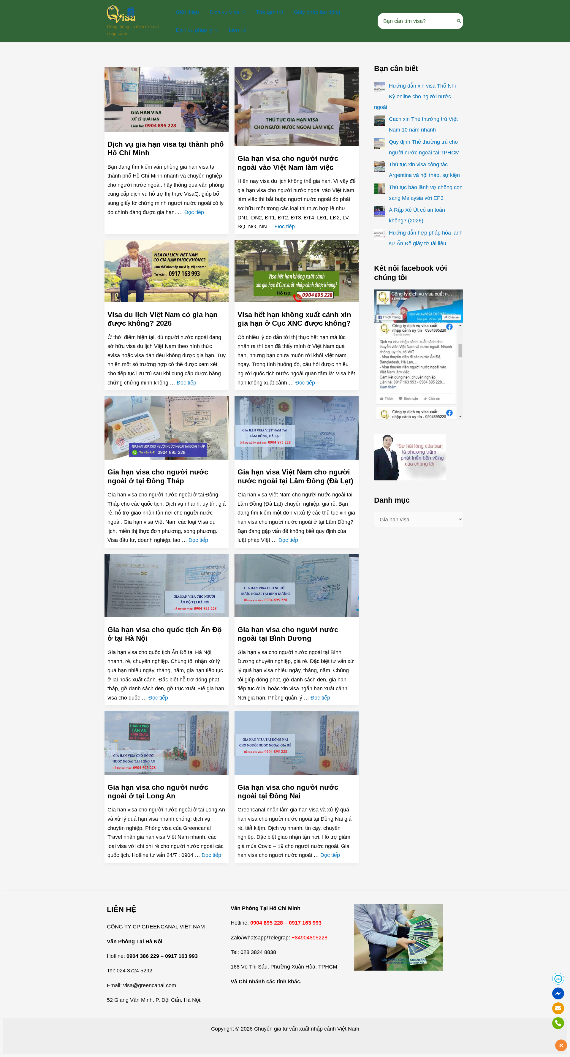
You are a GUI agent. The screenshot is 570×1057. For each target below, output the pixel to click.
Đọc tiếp (194, 212)
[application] (242, 12)
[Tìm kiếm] (459, 21)
